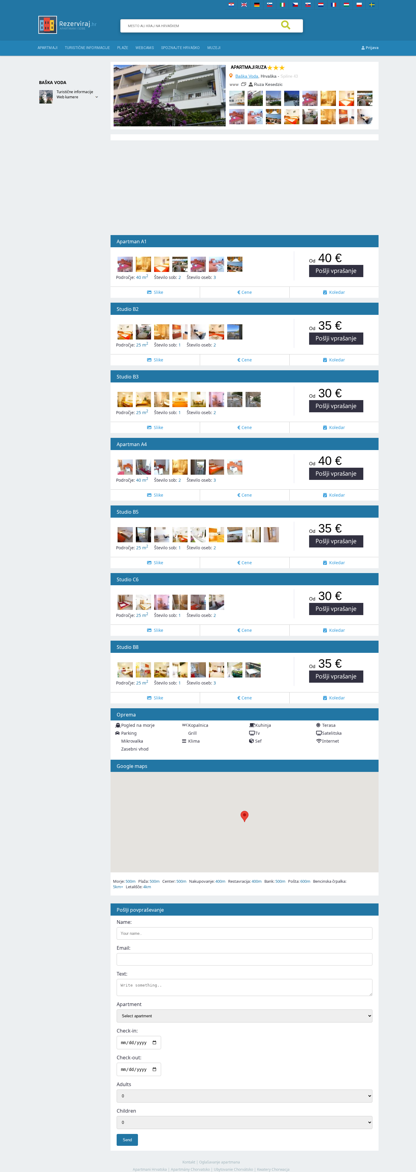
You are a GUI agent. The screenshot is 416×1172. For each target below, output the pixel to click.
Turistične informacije (87, 48)
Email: (123, 948)
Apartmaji (47, 48)
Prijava (372, 47)
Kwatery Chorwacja (273, 1169)
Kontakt (188, 1162)
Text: (122, 973)
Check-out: (129, 1057)
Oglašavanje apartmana (219, 1162)
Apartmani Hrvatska (150, 1169)
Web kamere (67, 97)
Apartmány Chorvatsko (190, 1169)
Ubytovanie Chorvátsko (233, 1169)
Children (126, 1110)
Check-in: (127, 1030)
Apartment (129, 1004)
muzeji (214, 48)
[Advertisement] (61, 206)
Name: (124, 922)
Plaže (122, 48)
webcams (145, 48)
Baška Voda (246, 76)
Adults (124, 1084)
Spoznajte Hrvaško (180, 48)
